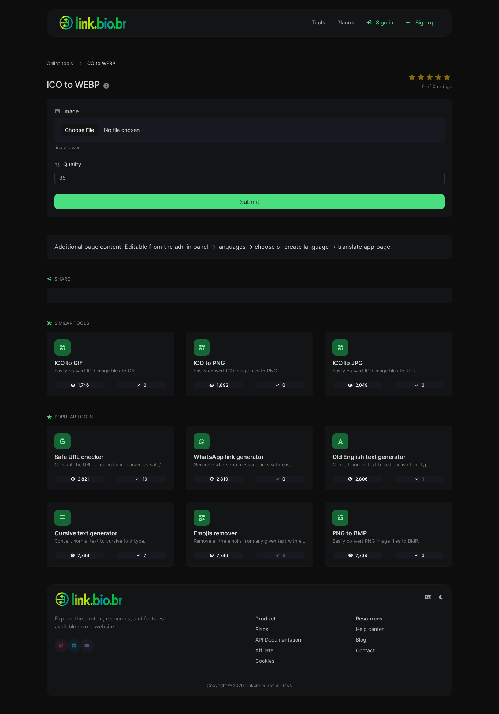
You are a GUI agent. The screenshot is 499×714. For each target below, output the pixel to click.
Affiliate (264, 650)
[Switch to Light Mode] (441, 597)
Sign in (383, 22)
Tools (318, 22)
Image (70, 111)
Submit (249, 201)
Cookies (264, 661)
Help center (370, 629)
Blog (361, 640)
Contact (365, 650)
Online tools (60, 63)
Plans (261, 629)
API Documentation (278, 640)
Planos (345, 22)
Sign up (424, 22)
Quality (71, 164)
